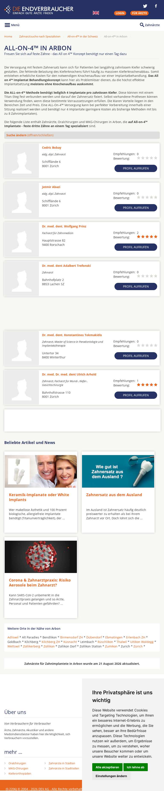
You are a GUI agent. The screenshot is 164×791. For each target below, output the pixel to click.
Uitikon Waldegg (142, 642)
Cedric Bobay (51, 147)
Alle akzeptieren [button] (107, 767)
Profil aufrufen (136, 168)
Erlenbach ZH (135, 637)
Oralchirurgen (17, 763)
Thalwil (122, 642)
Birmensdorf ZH (71, 637)
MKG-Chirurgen (18, 768)
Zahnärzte (152, 25)
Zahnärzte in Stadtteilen (64, 768)
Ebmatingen (114, 637)
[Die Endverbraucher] (39, 10)
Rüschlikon (105, 642)
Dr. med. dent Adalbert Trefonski (66, 266)
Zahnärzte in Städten (62, 763)
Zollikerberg (31, 646)
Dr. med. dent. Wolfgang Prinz (64, 226)
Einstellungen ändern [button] (111, 776)
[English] (96, 13)
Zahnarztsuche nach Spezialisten (39, 36)
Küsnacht (70, 642)
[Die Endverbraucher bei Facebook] (156, 6)
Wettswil (13, 646)
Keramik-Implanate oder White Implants (39, 497)
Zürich (138, 646)
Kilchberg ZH (51, 642)
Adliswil (13, 637)
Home (8, 36)
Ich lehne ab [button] (135, 767)
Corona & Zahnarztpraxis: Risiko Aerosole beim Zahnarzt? (40, 582)
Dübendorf (94, 637)
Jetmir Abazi (51, 187)
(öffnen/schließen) (29, 135)
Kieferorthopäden (20, 773)
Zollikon (49, 646)
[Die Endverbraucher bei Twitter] (145, 6)
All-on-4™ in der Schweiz (82, 36)
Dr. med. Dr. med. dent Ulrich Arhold (69, 374)
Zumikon (111, 646)
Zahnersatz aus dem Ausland (114, 494)
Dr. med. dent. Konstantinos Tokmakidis (72, 335)
